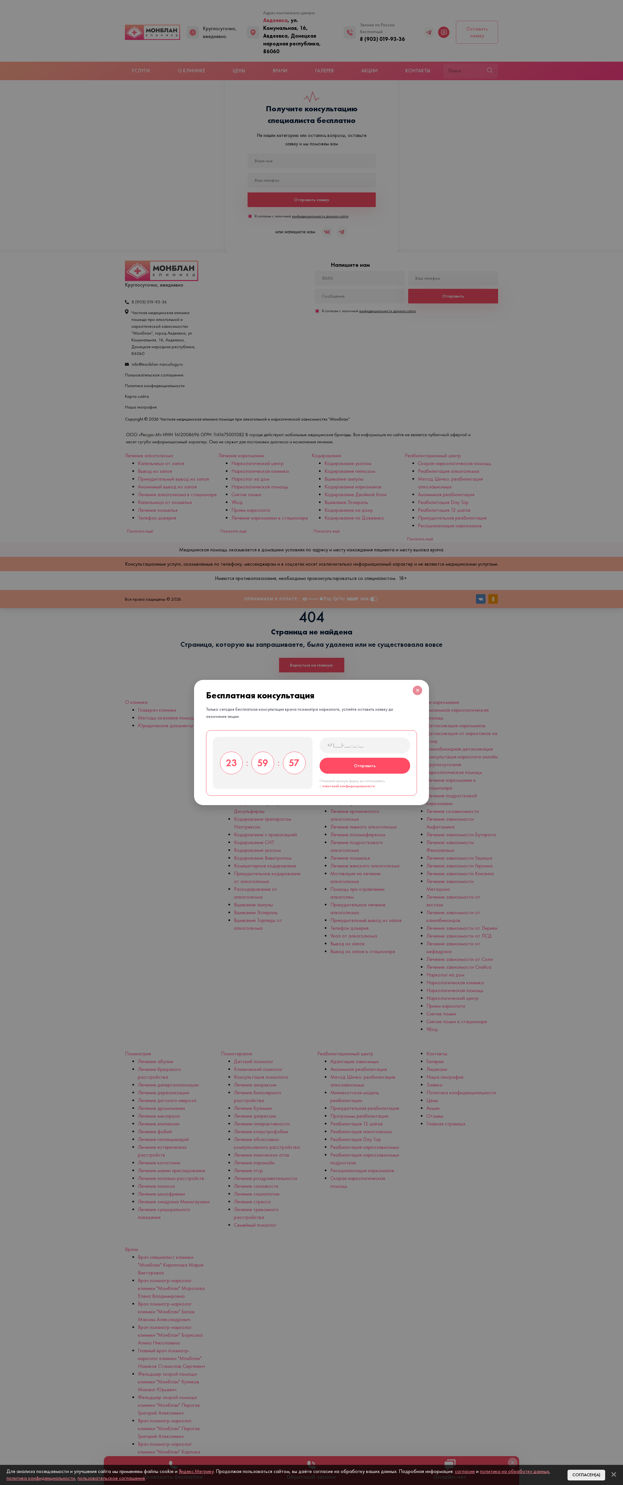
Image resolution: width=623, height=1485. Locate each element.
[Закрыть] (613, 1474)
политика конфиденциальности (40, 1478)
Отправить (365, 765)
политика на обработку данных (514, 1471)
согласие (465, 1471)
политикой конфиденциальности (348, 786)
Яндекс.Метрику (196, 1471)
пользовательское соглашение (111, 1478)
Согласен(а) (586, 1475)
